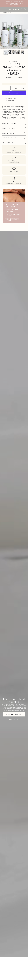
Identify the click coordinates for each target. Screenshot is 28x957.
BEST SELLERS (7, 12)
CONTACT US (14, 719)
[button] (2, 9)
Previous (1, 31)
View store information (10, 100)
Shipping (8, 77)
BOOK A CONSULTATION (14, 714)
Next (26, 31)
